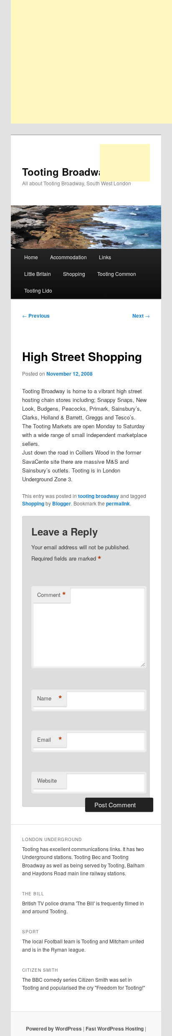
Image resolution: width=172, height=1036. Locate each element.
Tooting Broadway (65, 171)
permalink (118, 503)
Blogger (61, 503)
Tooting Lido (38, 290)
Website (47, 780)
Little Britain (37, 273)
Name (49, 698)
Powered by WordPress (54, 1028)
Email (49, 739)
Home (31, 256)
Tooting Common (116, 273)
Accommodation (68, 256)
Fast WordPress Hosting (115, 1028)
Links (105, 256)
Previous (36, 315)
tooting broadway (98, 496)
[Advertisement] (125, 163)
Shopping (74, 273)
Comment (51, 594)
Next (141, 315)
